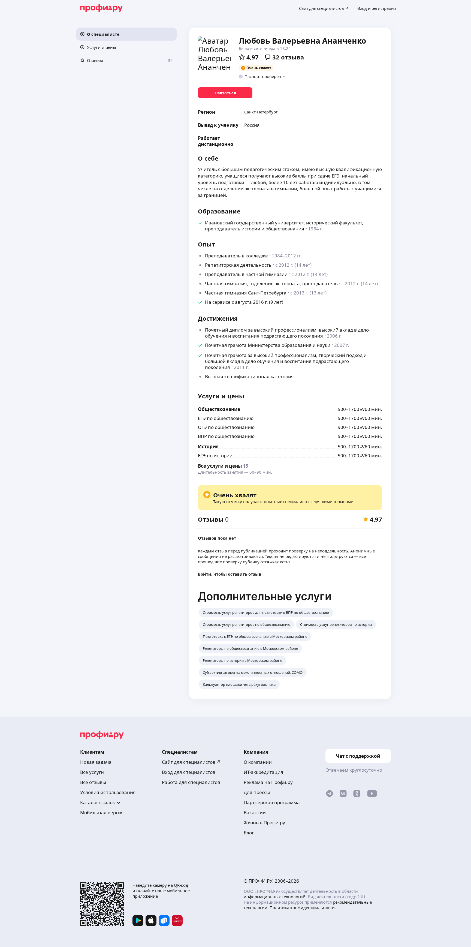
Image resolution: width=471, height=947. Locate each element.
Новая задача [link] (95, 762)
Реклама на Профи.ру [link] (268, 782)
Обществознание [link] (219, 409)
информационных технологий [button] (275, 896)
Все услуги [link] (92, 772)
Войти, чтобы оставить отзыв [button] (229, 574)
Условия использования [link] (108, 792)
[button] (126, 34)
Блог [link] (249, 832)
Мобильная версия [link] (102, 812)
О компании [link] (258, 762)
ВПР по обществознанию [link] (226, 436)
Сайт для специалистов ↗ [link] (191, 762)
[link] (225, 92)
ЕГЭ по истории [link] (215, 455)
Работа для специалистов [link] (191, 782)
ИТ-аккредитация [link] (263, 772)
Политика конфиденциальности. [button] (303, 907)
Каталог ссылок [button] (97, 802)
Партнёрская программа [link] (272, 802)
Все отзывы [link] (93, 782)
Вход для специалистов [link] (188, 772)
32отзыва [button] (288, 57)
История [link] (208, 446)
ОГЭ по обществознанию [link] (226, 427)
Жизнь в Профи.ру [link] (264, 822)
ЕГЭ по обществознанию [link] (225, 418)
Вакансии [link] (255, 812)
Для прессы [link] (257, 792)
